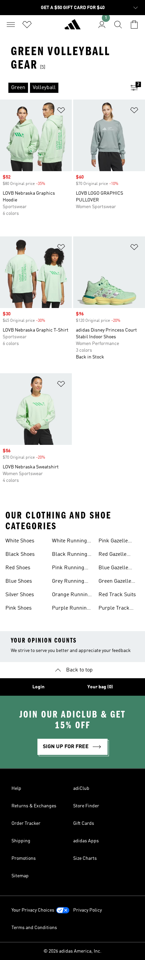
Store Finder (86, 806)
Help (16, 788)
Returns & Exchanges (33, 806)
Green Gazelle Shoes (114, 582)
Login (38, 687)
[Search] (118, 24)
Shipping (20, 841)
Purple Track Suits (113, 609)
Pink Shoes (18, 608)
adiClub (81, 788)
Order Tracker (25, 823)
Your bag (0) (100, 687)
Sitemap (20, 876)
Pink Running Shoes (68, 568)
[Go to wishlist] (27, 24)
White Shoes (19, 541)
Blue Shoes (18, 581)
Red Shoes (17, 568)
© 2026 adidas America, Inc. (73, 951)
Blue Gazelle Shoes (113, 568)
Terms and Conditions (34, 927)
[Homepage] (72, 27)
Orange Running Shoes (71, 595)
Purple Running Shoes (71, 609)
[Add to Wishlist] (61, 111)
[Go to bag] (134, 24)
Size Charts (85, 858)
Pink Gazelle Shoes (113, 541)
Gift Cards (83, 823)
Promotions (23, 858)
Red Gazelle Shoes (112, 555)
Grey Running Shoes (68, 582)
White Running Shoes (69, 541)
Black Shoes (20, 554)
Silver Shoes (19, 595)
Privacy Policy (87, 910)
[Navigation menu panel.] (11, 24)
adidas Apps (86, 841)
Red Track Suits (117, 595)
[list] (61, 87)
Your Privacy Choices (32, 910)
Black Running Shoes (69, 555)
